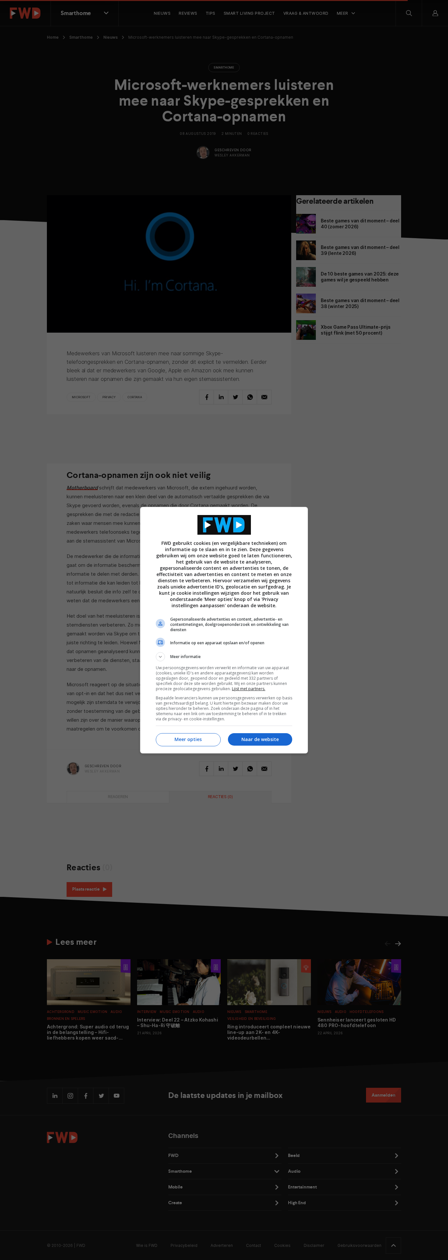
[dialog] (224, 630)
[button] (224, 656)
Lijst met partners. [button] (248, 689)
